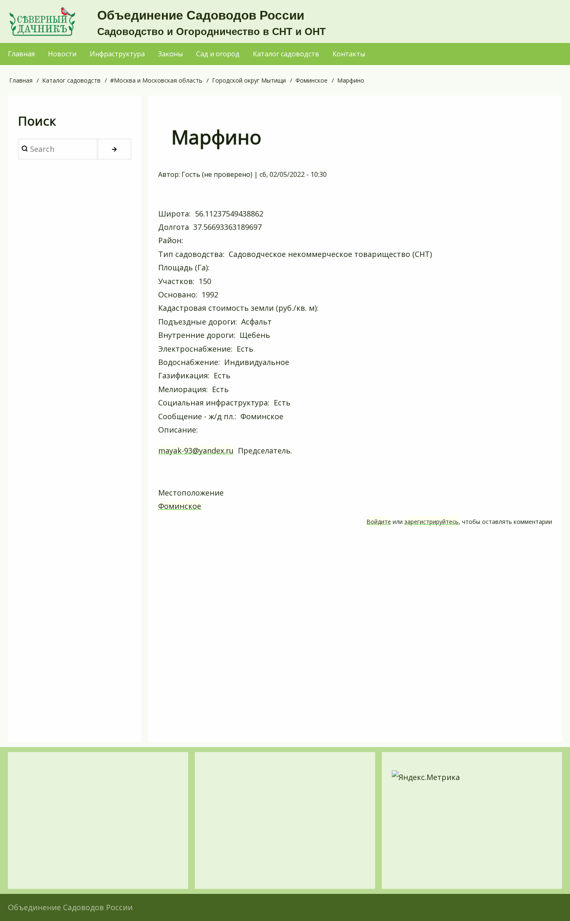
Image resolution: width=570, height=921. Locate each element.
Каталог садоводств (71, 80)
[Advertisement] (355, 633)
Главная (21, 80)
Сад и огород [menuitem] (218, 53)
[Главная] (42, 21)
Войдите (378, 522)
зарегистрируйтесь (431, 522)
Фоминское (311, 80)
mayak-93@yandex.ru (196, 450)
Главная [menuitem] (21, 53)
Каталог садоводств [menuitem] (286, 53)
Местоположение (191, 493)
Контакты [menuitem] (349, 53)
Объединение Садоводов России (200, 15)
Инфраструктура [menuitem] (117, 53)
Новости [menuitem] (62, 53)
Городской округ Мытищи (249, 80)
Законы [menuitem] (170, 53)
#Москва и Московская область (156, 80)
